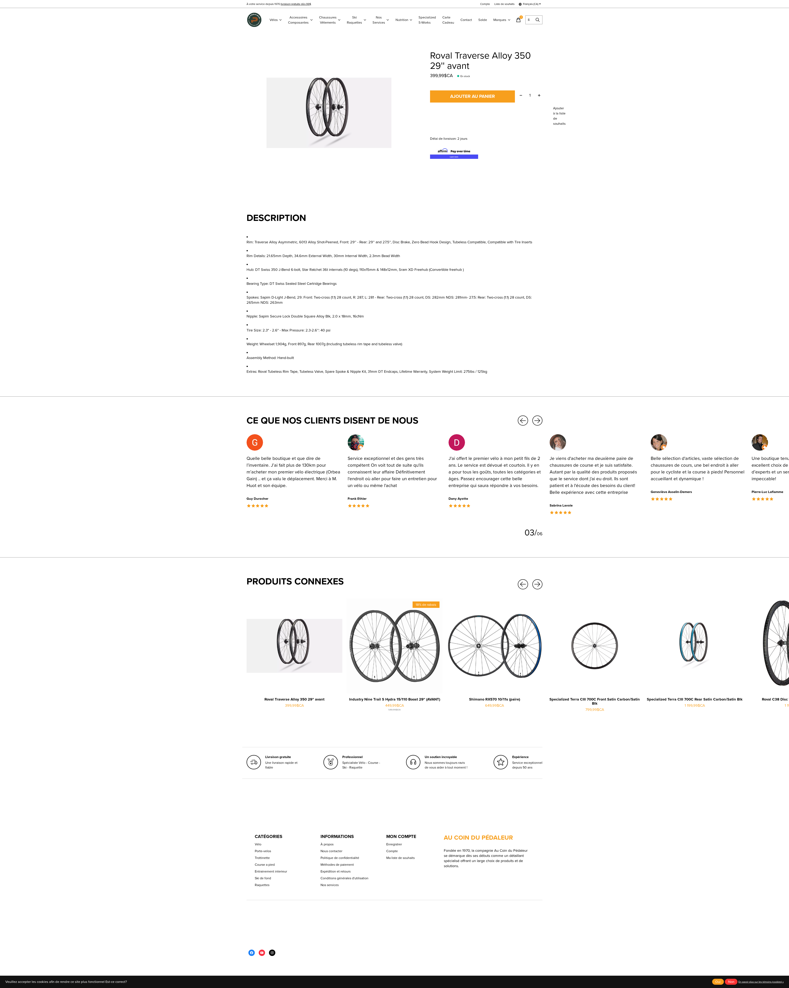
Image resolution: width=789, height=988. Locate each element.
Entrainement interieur (271, 871)
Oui (718, 981)
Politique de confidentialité (340, 857)
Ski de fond (263, 878)
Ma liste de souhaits (400, 857)
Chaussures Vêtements (328, 20)
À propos (327, 844)
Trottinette (262, 857)
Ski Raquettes (354, 20)
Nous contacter (331, 851)
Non (731, 981)
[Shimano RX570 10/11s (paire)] (494, 646)
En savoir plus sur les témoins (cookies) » (761, 982)
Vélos (274, 19)
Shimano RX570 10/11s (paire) (494, 699)
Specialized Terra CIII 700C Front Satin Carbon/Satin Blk (594, 701)
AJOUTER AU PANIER (472, 96)
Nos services (330, 885)
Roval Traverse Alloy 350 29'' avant (294, 699)
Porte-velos (263, 851)
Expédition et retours (336, 871)
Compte (392, 851)
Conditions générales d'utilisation (344, 878)
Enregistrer (394, 844)
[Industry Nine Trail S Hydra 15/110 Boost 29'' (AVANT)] (394, 646)
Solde (482, 19)
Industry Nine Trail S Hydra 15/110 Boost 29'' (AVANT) (394, 699)
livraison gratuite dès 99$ (296, 4)
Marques (499, 19)
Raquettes (262, 885)
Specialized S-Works (427, 20)
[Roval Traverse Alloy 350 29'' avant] (294, 646)
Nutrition (402, 19)
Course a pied (265, 864)
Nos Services (379, 20)
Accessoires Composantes (298, 20)
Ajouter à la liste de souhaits (559, 116)
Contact (466, 19)
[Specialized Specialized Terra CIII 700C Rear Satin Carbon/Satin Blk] (695, 646)
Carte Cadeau (448, 20)
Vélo (258, 844)
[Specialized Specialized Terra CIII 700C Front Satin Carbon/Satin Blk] (595, 646)
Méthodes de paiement (337, 864)
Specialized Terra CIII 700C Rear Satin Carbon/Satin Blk (695, 699)
